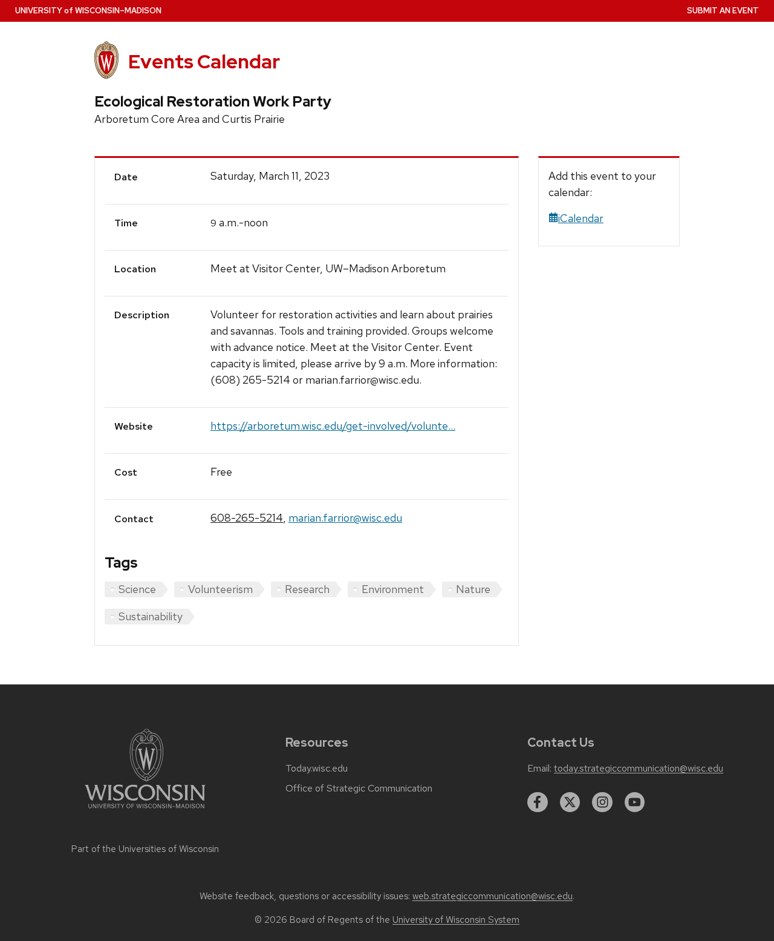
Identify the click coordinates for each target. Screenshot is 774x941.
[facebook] (537, 802)
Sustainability (151, 616)
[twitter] (570, 802)
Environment (393, 589)
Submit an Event (723, 10)
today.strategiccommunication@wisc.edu (638, 768)
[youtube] (635, 802)
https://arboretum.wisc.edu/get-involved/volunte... (332, 426)
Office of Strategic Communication (358, 788)
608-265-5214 (246, 518)
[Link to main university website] (145, 810)
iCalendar (580, 218)
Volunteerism (220, 589)
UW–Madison (88, 10)
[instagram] (602, 802)
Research (307, 589)
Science (137, 589)
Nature (473, 589)
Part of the (145, 849)
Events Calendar (204, 61)
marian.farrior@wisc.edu (345, 518)
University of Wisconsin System (455, 920)
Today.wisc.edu (316, 768)
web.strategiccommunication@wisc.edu (492, 896)
